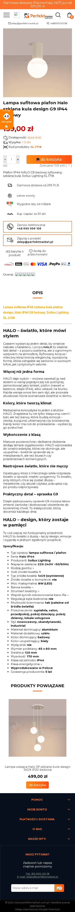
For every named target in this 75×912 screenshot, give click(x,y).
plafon (45, 385)
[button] (5, 15)
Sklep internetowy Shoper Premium (37, 909)
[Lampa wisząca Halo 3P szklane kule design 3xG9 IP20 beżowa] (37, 728)
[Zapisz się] (59, 888)
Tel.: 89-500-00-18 (37, 873)
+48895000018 (58, 23)
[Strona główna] (37, 15)
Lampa (42, 347)
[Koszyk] (69, 15)
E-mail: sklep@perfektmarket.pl (37, 876)
